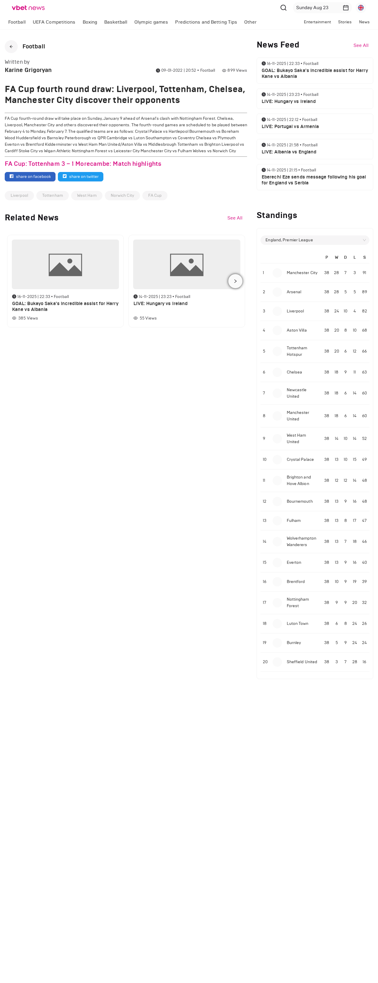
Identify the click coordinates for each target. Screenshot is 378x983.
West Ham (87, 195)
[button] (346, 8)
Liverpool (19, 195)
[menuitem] (17, 22)
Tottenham (52, 195)
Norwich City (122, 195)
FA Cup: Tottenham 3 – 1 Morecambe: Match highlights (83, 164)
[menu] (142, 22)
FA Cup (155, 195)
